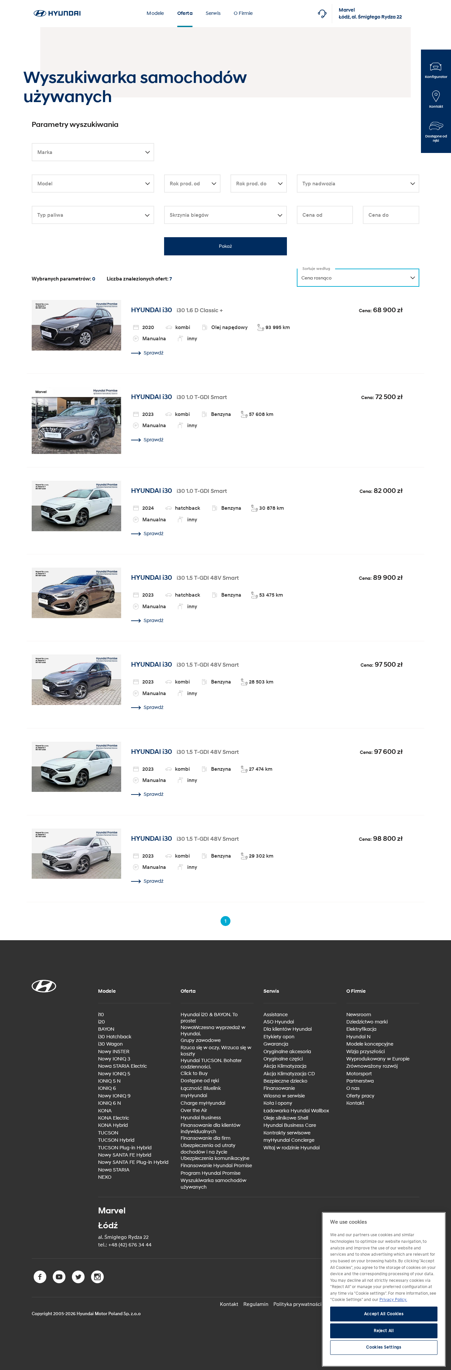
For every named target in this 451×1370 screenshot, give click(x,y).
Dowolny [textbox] (45, 184)
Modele (155, 13)
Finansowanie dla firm (205, 1138)
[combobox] (93, 152)
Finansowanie (279, 1088)
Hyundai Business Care (289, 1125)
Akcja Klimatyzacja (284, 1066)
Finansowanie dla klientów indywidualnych (210, 1128)
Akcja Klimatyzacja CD (289, 1074)
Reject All (384, 1330)
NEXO (104, 1177)
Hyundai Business (201, 1118)
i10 (101, 1015)
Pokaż (225, 246)
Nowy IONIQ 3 (114, 1059)
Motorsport (359, 1074)
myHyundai (194, 1095)
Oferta (184, 13)
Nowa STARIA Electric (122, 1066)
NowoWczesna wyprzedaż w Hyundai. (213, 1030)
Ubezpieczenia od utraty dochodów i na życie (208, 1148)
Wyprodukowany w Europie (377, 1059)
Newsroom (358, 1015)
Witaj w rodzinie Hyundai (291, 1148)
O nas (353, 1088)
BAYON (106, 1029)
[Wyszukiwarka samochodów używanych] (56, 3)
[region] (384, 1289)
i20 (101, 1022)
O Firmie (243, 13)
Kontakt (355, 1103)
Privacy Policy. (393, 1300)
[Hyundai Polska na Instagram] (98, 1281)
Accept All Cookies (384, 1314)
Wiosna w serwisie (284, 1096)
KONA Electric (113, 1118)
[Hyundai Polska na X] (79, 1281)
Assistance (275, 1015)
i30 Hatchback (114, 1037)
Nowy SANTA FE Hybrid (124, 1155)
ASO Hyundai (278, 1022)
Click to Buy (194, 1073)
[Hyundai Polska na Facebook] (41, 1281)
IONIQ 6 (107, 1088)
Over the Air (194, 1110)
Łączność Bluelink (201, 1088)
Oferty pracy (360, 1096)
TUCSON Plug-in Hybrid (125, 1148)
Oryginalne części (283, 1059)
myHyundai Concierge (288, 1140)
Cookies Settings (383, 1347)
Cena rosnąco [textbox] (316, 278)
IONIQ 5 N (109, 1081)
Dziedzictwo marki (367, 1022)
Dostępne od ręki (200, 1081)
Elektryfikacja (361, 1029)
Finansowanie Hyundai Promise (216, 1166)
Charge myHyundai (203, 1103)
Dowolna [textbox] (45, 152)
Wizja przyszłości (365, 1052)
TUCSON (108, 1133)
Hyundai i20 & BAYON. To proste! (209, 1018)
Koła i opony (277, 1103)
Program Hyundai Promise (210, 1173)
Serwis (213, 13)
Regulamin (255, 1304)
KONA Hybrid (113, 1125)
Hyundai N (358, 1037)
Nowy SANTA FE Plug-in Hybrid (133, 1162)
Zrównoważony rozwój (372, 1066)
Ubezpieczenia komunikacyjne (215, 1158)
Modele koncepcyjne (369, 1044)
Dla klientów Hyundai (287, 1029)
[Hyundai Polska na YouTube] (60, 1281)
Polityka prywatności (297, 1304)
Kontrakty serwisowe (286, 1133)
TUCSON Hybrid (116, 1140)
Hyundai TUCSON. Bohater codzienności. (211, 1063)
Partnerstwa (360, 1081)
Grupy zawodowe (201, 1040)
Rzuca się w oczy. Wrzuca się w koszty (216, 1051)
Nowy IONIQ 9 (114, 1096)
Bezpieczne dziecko (285, 1081)
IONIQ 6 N (109, 1103)
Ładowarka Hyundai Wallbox (296, 1111)
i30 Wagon (110, 1044)
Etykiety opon (279, 1037)
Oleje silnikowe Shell (285, 1118)
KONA (105, 1111)
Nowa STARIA (113, 1170)
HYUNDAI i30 (151, 310)
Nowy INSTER (113, 1052)
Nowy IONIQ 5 (114, 1074)
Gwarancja (275, 1044)
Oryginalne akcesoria (287, 1052)
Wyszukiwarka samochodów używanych (213, 1183)
